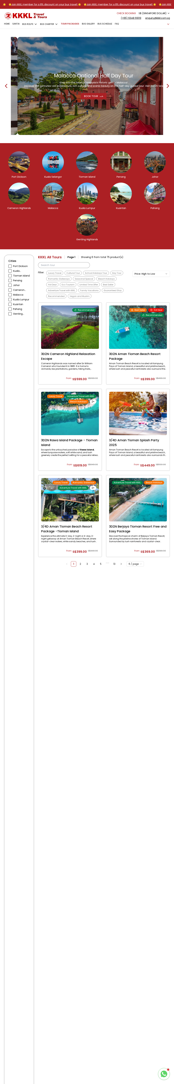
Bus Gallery (88, 23)
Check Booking (126, 13)
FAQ (117, 23)
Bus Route (27, 24)
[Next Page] (121, 564)
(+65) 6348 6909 (131, 18)
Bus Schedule (105, 23)
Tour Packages (70, 23)
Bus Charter (47, 24)
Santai (16, 23)
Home (7, 23)
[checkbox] (10, 266)
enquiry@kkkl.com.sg (157, 18)
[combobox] (154, 13)
